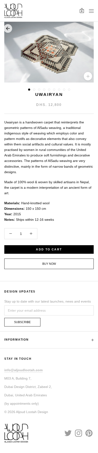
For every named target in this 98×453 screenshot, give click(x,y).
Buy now (49, 263)
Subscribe (22, 322)
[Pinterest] (89, 433)
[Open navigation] (91, 10)
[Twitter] (68, 433)
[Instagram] (78, 433)
